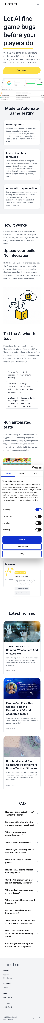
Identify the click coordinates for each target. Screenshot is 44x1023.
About (5, 988)
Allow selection (22, 546)
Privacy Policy (8, 997)
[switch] (38, 516)
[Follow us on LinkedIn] (33, 1018)
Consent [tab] (8, 473)
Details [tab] (22, 473)
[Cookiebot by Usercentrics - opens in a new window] (32, 467)
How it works (7, 978)
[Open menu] (38, 4)
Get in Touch (7, 1007)
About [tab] (36, 473)
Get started (22, 70)
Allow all (22, 539)
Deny (22, 554)
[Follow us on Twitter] (39, 1018)
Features (6, 975)
